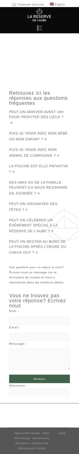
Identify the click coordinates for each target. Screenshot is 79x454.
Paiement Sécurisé (31, 4)
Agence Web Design (27, 433)
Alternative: (17, 385)
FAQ (62, 433)
